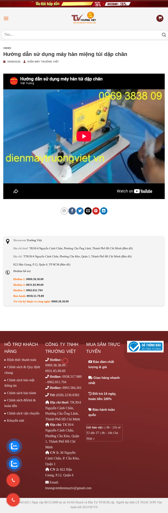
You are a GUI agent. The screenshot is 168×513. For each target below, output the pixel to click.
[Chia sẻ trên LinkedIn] (103, 211)
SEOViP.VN (90, 507)
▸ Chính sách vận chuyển (21, 413)
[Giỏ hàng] (159, 18)
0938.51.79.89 (35, 296)
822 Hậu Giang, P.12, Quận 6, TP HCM (41, 264)
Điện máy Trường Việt (43, 61)
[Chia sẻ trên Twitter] (80, 211)
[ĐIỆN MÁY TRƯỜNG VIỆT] (84, 18)
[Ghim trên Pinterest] (96, 211)
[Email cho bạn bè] (88, 211)
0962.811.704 (34, 290)
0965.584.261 (72, 388)
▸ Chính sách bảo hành (20, 393)
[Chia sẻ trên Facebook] (72, 211)
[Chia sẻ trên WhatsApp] (64, 211)
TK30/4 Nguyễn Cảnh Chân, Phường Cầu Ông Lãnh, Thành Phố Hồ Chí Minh (81, 248)
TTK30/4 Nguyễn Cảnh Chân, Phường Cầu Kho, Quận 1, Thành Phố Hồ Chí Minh (77, 256)
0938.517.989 (72, 376)
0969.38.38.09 (35, 279)
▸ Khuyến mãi (14, 420)
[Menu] (6, 18)
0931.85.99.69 (35, 284)
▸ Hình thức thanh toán (20, 360)
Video (7, 48)
